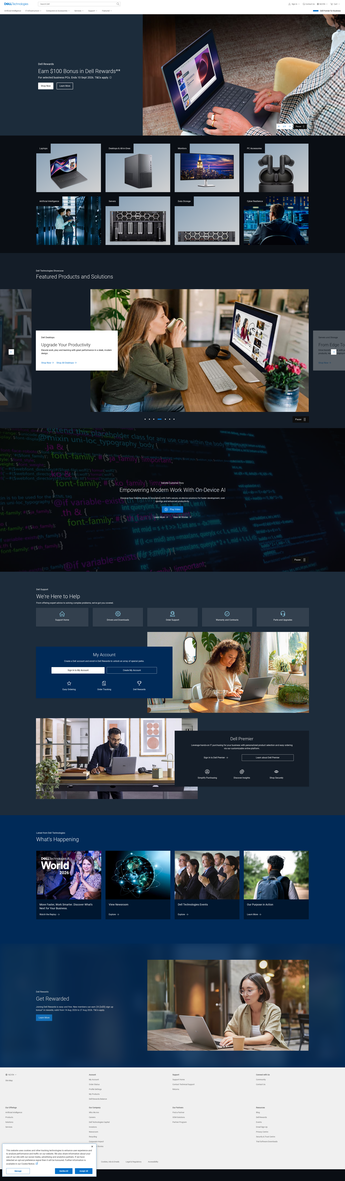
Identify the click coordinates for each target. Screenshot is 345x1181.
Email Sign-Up (262, 1127)
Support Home (178, 1079)
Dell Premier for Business (330, 11)
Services (8, 1127)
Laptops (43, 148)
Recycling (93, 1137)
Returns (175, 1089)
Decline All (63, 1171)
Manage (18, 1171)
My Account (94, 1079)
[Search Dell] (118, 4)
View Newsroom (118, 904)
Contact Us (260, 1084)
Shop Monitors (70, 91)
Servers (112, 201)
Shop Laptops (47, 91)
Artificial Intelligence (49, 201)
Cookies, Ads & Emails (110, 1162)
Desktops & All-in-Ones (119, 148)
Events (259, 1122)
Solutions (9, 1122)
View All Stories (180, 517)
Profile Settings (95, 1089)
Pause (298, 126)
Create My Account (132, 670)
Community (261, 1079)
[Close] (92, 1146)
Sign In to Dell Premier (214, 757)
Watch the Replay (47, 914)
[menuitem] (33, 11)
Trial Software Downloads (266, 1141)
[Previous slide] (279, 126)
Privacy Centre (262, 1132)
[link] (309, 4)
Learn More (46, 363)
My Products (94, 1094)
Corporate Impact (96, 1141)
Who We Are (94, 1112)
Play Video (175, 509)
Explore (112, 914)
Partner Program (179, 1122)
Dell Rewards (261, 1117)
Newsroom (93, 1132)
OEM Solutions (178, 1117)
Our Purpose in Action (260, 904)
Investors (93, 1127)
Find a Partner (178, 1112)
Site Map (9, 1080)
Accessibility (153, 1162)
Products (9, 1117)
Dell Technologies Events (193, 904)
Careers (92, 1117)
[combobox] (79, 4)
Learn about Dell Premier (267, 757)
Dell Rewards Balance (98, 1099)
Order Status (94, 1084)
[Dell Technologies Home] (16, 4)
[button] (294, 4)
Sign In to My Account (78, 670)
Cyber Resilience (255, 201)
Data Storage (184, 201)
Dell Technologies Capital (99, 1122)
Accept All (84, 1171)
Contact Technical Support (183, 1084)
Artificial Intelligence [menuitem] (12, 11)
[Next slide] (289, 126)
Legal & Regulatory (134, 1162)
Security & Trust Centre (265, 1137)
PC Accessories (254, 148)
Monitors (182, 148)
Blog (258, 1112)
